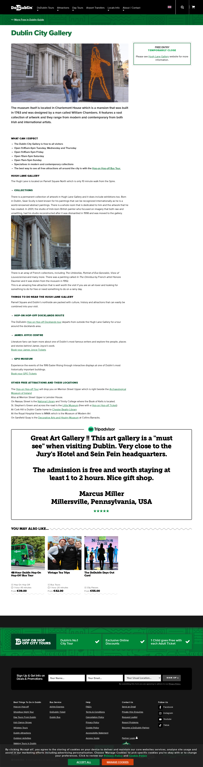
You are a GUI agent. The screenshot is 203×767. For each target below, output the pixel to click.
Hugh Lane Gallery (158, 56)
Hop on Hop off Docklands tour (44, 322)
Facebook (168, 707)
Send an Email (129, 707)
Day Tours (77, 8)
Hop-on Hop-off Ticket (104, 405)
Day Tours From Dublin (24, 717)
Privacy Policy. (175, 684)
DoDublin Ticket (57, 712)
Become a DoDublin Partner (135, 728)
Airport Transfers (95, 8)
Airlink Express (57, 707)
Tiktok (166, 725)
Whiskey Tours (20, 728)
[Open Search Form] (182, 7)
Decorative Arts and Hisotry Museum (58, 417)
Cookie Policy (92, 728)
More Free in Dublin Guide (29, 19)
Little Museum (70, 405)
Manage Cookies (118, 762)
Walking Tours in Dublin (24, 743)
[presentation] (28, 567)
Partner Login (128, 738)
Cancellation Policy (95, 717)
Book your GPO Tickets (24, 373)
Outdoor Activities (22, 738)
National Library (46, 401)
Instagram (168, 713)
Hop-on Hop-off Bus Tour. (106, 168)
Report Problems (130, 722)
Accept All (84, 762)
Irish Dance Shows (22, 722)
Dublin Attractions (22, 733)
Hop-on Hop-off (21, 707)
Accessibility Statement (97, 733)
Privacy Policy (92, 722)
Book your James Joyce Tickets (28, 350)
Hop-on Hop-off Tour (27, 389)
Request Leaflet (129, 717)
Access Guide (92, 738)
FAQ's (89, 707)
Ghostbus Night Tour (23, 712)
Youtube (167, 719)
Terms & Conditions (95, 712)
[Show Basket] (196, 7)
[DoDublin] (22, 3)
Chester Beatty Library (64, 409)
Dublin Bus (55, 717)
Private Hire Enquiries (132, 712)
